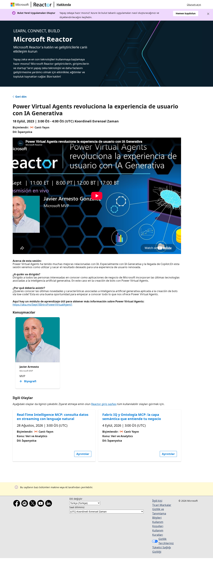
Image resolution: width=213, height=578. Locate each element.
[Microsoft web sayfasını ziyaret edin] (20, 4)
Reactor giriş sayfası (103, 404)
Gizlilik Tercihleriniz (166, 541)
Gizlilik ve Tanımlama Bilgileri (159, 513)
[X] (33, 504)
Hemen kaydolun (186, 13)
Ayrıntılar (82, 454)
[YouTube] (41, 504)
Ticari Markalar (161, 505)
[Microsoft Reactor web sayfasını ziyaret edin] (42, 4)
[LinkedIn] (49, 504)
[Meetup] (25, 504)
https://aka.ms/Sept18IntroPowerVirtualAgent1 (42, 304)
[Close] (208, 13)
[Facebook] (17, 504)
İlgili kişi (157, 500)
